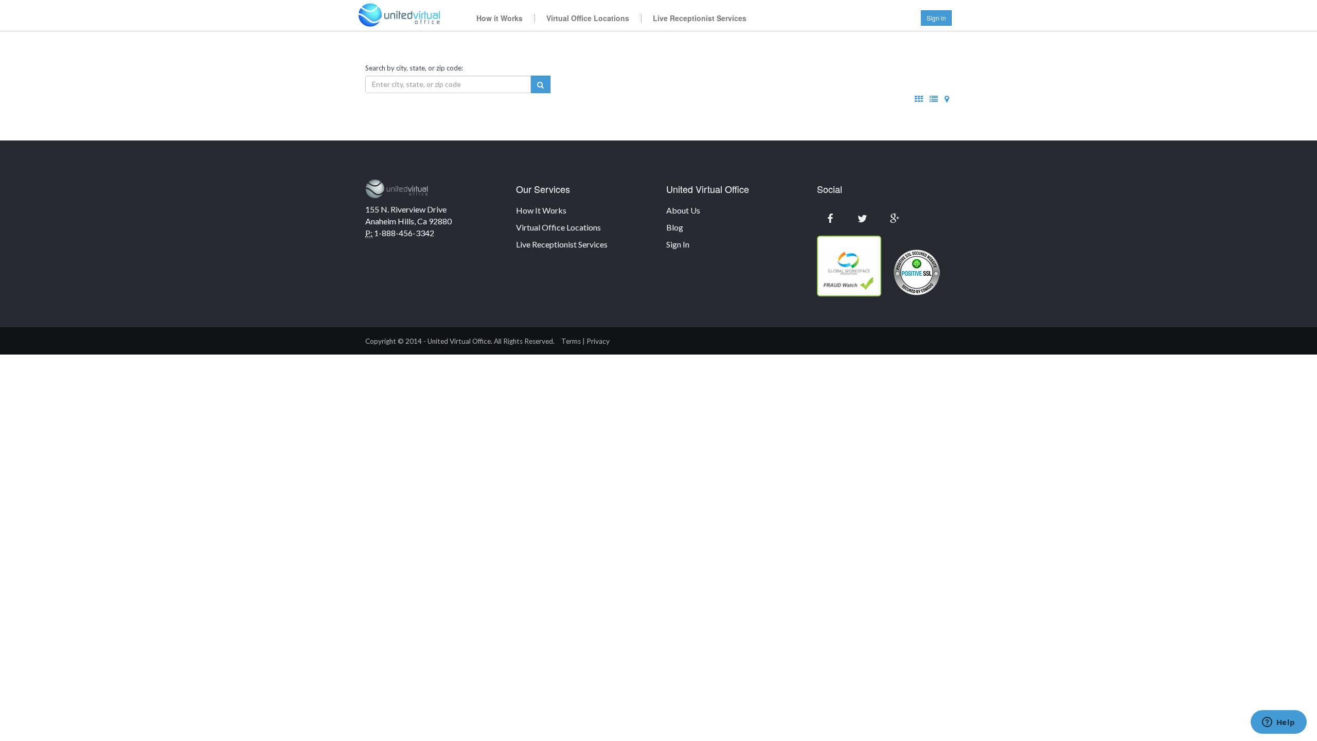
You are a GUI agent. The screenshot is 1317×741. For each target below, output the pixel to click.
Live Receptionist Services (699, 18)
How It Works (541, 210)
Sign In (677, 244)
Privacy (598, 341)
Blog (674, 227)
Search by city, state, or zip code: (414, 68)
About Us (683, 210)
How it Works (499, 18)
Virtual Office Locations (587, 18)
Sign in (936, 17)
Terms (571, 341)
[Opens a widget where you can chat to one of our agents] (1278, 723)
